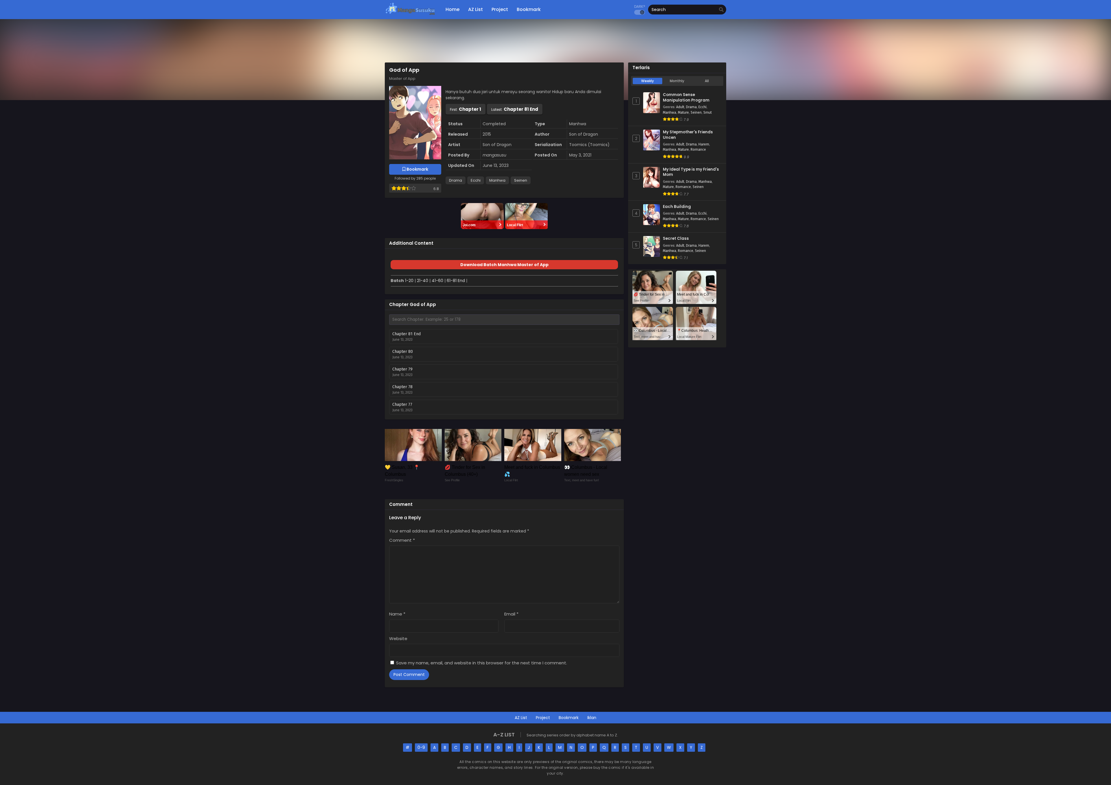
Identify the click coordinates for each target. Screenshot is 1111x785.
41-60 (437, 280)
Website (398, 638)
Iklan (591, 717)
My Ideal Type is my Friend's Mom (691, 172)
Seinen (520, 180)
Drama (455, 180)
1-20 (409, 280)
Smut (707, 112)
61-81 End (456, 280)
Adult (680, 107)
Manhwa (497, 180)
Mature (683, 112)
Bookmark (569, 717)
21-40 (422, 280)
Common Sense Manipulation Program (686, 97)
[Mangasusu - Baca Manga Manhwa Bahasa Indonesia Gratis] (410, 14)
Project (543, 717)
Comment (402, 540)
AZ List (521, 717)
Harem (703, 144)
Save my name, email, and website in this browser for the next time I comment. (481, 663)
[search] (721, 10)
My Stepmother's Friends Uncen (688, 135)
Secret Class (676, 238)
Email (511, 614)
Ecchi (476, 180)
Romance (698, 150)
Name (397, 614)
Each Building (677, 206)
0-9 (421, 747)
